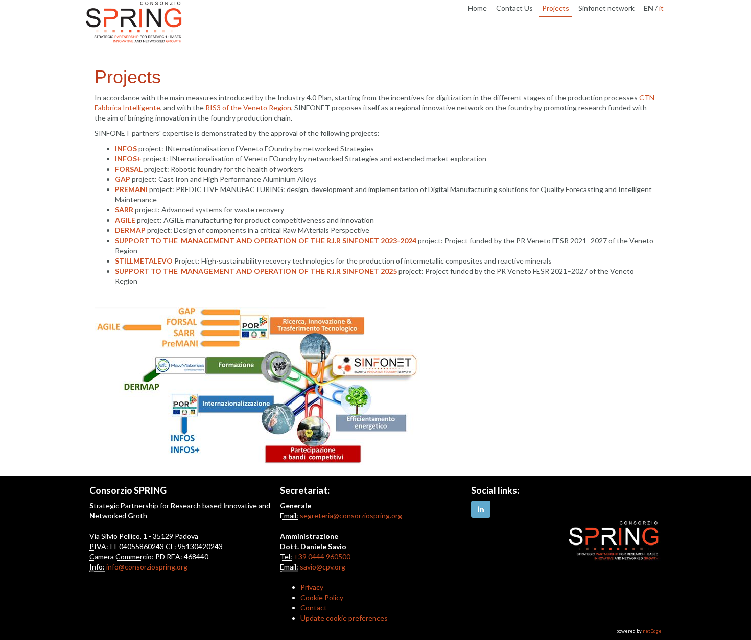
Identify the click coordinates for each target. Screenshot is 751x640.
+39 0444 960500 (322, 556)
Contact (313, 607)
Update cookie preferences (344, 617)
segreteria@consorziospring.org (351, 515)
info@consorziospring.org (146, 566)
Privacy (311, 587)
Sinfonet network (606, 8)
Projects (555, 8)
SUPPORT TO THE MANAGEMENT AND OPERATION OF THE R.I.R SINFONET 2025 (256, 271)
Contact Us (514, 8)
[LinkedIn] (480, 509)
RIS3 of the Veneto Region (248, 107)
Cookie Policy (321, 597)
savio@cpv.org (322, 566)
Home (477, 8)
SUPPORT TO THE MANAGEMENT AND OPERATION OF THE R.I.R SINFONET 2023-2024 (265, 240)
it (661, 8)
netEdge (652, 631)
